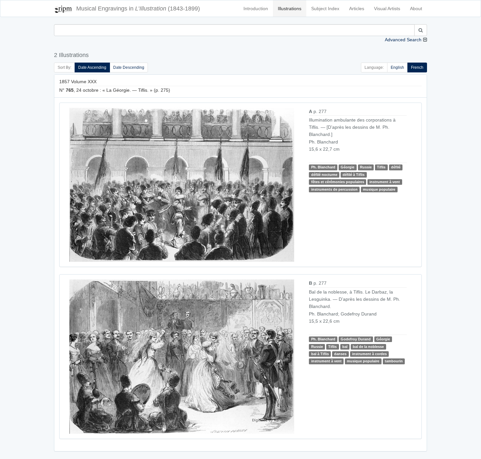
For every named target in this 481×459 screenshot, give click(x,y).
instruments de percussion (334, 189)
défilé (396, 167)
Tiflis (381, 167)
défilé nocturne (324, 175)
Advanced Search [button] (403, 39)
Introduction (255, 8)
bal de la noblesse (368, 347)
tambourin (394, 361)
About (416, 8)
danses (340, 354)
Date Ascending (92, 67)
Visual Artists (387, 8)
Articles (356, 8)
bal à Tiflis (320, 354)
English (397, 67)
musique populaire (379, 189)
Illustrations (289, 8)
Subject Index (325, 8)
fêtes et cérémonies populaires (337, 182)
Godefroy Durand (356, 339)
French (417, 67)
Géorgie (347, 167)
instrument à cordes (369, 354)
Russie (366, 167)
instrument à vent (384, 182)
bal (344, 347)
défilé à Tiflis (354, 175)
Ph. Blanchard (323, 167)
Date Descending (128, 67)
